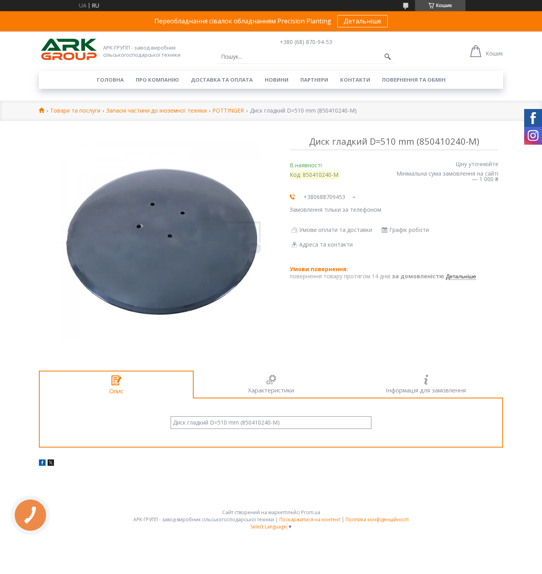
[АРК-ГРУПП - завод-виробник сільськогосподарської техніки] (68, 49)
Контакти (355, 79)
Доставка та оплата (222, 79)
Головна (110, 79)
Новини (276, 79)
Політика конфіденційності (377, 519)
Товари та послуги (75, 110)
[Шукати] (387, 56)
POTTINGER (228, 110)
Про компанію (157, 79)
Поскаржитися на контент (309, 519)
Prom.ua (310, 512)
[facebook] (42, 463)
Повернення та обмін (414, 79)
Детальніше (362, 21)
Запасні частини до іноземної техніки (156, 110)
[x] (51, 463)
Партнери (314, 79)
